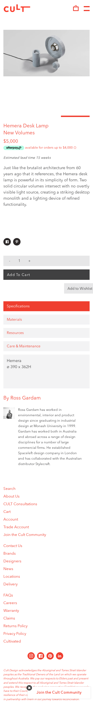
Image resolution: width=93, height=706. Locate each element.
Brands (9, 554)
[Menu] (87, 9)
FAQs (8, 595)
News (8, 569)
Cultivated (12, 641)
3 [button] (75, 116)
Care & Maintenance (23, 346)
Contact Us (12, 546)
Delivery (10, 584)
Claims (9, 618)
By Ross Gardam (22, 398)
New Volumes (19, 133)
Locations (11, 577)
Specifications (18, 306)
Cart (7, 512)
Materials (14, 320)
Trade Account (16, 527)
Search (9, 489)
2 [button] (46, 116)
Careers (10, 603)
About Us (11, 496)
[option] (46, 53)
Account (10, 519)
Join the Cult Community (24, 535)
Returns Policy (15, 626)
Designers (12, 561)
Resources (15, 333)
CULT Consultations (20, 504)
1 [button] (17, 116)
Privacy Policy (14, 634)
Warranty (11, 611)
